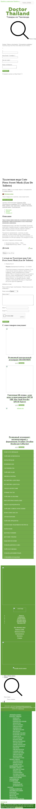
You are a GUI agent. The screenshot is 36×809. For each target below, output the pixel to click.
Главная (4, 44)
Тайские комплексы (12, 456)
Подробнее (20, 807)
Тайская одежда (10, 549)
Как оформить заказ (19, 627)
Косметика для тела (12, 484)
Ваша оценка (6, 291)
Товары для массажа (12, 545)
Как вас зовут (6, 60)
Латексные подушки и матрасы (16, 525)
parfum (8, 205)
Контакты (20, 636)
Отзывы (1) (9, 213)
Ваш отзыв (6, 294)
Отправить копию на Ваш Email (11, 74)
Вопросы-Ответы (20, 631)
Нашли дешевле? (7, 199)
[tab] (20, 210)
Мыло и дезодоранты (12, 44)
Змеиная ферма (10, 476)
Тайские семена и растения (14, 508)
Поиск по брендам (11, 452)
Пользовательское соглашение (8, 707)
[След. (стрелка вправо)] (3, 803)
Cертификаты (9, 468)
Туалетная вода (16, 207)
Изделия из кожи (10, 541)
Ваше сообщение (7, 64)
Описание (8, 210)
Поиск (6, 677)
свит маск (29, 205)
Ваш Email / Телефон (8, 55)
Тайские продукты (11, 520)
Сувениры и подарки (12, 557)
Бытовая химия (10, 533)
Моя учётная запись (9, 675)
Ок (16, 807)
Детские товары (10, 537)
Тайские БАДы (9, 472)
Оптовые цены (8, 194)
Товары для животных (12, 553)
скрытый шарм (6, 207)
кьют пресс (17, 205)
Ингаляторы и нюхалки (13, 500)
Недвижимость (19, 633)
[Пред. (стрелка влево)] (1, 803)
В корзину (21, 363)
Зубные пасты (9, 492)
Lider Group (21, 708)
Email (4, 310)
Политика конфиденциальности (23, 706)
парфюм (23, 205)
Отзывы (19, 638)
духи (11, 205)
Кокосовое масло (11, 512)
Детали (8, 211)
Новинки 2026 (21, 202)
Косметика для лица (12, 480)
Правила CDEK (19, 629)
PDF (31, 248)
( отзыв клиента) (7, 191)
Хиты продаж (9, 460)
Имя (4, 307)
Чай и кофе (8, 529)
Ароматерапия (9, 516)
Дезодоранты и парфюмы (25, 44)
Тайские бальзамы (11, 496)
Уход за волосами (11, 488)
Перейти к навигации (7, 1)
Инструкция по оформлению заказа (24, 707)
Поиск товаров (7, 697)
